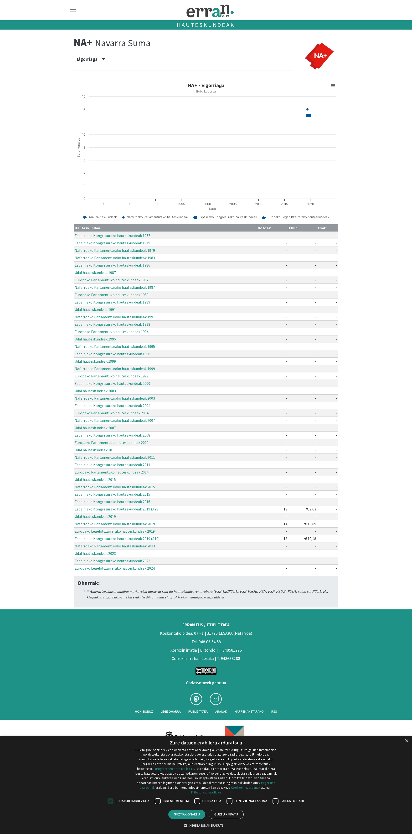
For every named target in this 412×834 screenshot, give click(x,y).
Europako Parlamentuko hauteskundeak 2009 (112, 442)
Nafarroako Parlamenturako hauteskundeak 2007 (115, 420)
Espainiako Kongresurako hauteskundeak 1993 (112, 324)
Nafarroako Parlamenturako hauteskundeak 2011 (115, 457)
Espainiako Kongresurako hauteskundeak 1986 (112, 265)
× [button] (406, 741)
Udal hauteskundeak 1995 (95, 339)
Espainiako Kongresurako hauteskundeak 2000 (112, 383)
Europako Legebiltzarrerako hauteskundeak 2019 (115, 531)
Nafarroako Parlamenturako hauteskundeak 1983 (115, 257)
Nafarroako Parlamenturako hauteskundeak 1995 (115, 346)
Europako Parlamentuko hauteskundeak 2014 (112, 472)
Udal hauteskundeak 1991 (95, 309)
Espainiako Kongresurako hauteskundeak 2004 (112, 405)
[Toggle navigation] (73, 11)
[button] (206, 825)
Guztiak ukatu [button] (226, 814)
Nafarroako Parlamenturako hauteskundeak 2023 (115, 546)
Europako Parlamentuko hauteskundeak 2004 (112, 413)
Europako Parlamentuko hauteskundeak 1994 (112, 331)
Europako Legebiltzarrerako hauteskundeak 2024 (115, 568)
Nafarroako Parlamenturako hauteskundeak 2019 (115, 523)
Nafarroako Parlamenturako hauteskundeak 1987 (115, 287)
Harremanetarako (249, 711)
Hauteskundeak (206, 25)
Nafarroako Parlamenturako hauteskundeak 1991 (115, 316)
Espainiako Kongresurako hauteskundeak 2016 (112, 501)
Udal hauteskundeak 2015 (95, 479)
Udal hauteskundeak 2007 (95, 427)
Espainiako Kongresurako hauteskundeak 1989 (112, 302)
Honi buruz (144, 711)
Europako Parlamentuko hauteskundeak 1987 (112, 280)
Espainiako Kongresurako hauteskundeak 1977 (112, 235)
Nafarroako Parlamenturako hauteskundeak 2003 (115, 398)
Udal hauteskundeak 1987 (95, 272)
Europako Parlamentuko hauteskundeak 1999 (112, 376)
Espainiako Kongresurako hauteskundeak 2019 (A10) (117, 538)
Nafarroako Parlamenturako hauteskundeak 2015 (115, 486)
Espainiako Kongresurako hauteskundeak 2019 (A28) (117, 509)
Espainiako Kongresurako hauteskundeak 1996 (112, 353)
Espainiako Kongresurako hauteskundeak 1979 (112, 243)
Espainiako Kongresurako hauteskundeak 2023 (112, 560)
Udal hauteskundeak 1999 (95, 361)
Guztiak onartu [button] (187, 814)
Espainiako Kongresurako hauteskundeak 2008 (112, 435)
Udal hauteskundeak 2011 (95, 450)
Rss (274, 711)
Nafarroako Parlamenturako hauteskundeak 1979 (115, 250)
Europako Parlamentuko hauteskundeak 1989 (112, 294)
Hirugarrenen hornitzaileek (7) (175, 769)
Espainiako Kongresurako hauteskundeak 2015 (112, 494)
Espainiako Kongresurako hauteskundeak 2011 (112, 464)
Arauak (221, 711)
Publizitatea (198, 711)
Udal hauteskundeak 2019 (95, 516)
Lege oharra (171, 711)
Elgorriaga (89, 59)
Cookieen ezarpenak (245, 788)
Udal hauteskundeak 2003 (95, 390)
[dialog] (206, 785)
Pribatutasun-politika (206, 792)
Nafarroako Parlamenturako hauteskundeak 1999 (115, 368)
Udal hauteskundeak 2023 (95, 553)
